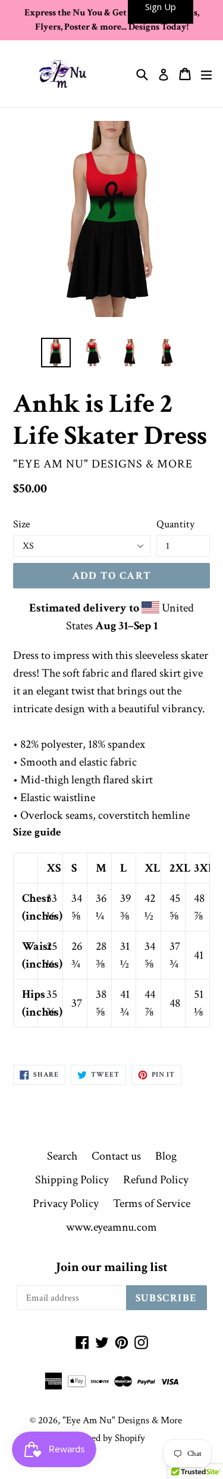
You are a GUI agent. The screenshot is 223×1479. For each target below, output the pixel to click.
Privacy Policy (66, 1203)
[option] (55, 352)
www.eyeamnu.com (111, 1227)
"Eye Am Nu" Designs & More (122, 1420)
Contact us (116, 1156)
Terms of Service (151, 1203)
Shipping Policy (72, 1179)
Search (62, 1156)
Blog (166, 1156)
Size (21, 524)
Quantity (175, 524)
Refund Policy (156, 1179)
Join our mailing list (112, 1267)
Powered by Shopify (106, 1438)
